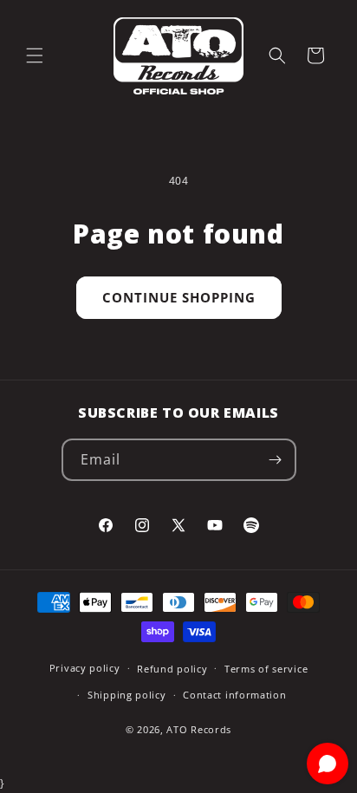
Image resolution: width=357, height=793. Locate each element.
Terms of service (266, 668)
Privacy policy (84, 667)
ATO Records (198, 729)
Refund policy (172, 668)
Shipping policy (127, 694)
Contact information (234, 694)
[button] (35, 55)
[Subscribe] (275, 460)
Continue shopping (179, 297)
